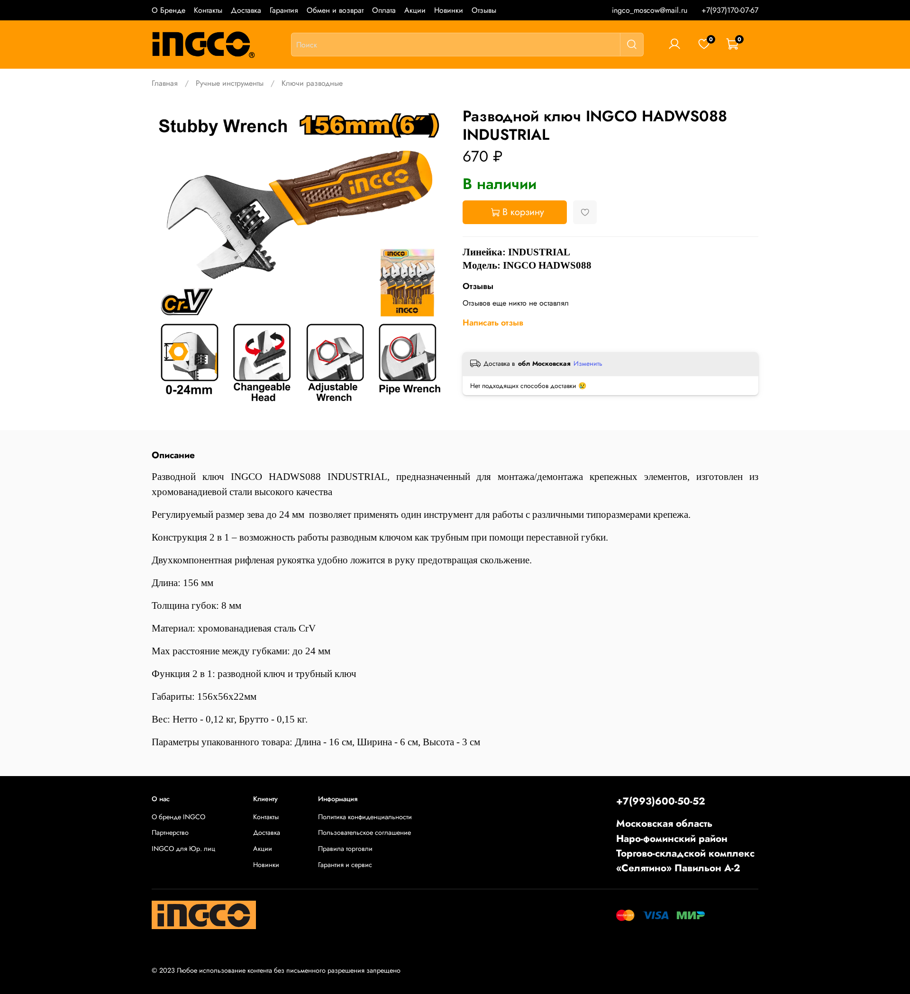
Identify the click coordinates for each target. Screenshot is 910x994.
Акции (415, 10)
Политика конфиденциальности (365, 817)
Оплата (384, 10)
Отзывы (484, 10)
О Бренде (168, 10)
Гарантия (284, 10)
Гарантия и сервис (345, 864)
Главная (165, 83)
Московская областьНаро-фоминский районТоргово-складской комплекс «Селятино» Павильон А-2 (685, 845)
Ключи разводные (312, 83)
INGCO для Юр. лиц (183, 848)
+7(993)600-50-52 (660, 801)
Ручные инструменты (230, 83)
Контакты (208, 10)
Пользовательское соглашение (364, 832)
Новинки (448, 10)
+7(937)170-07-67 (729, 10)
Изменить (587, 363)
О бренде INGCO (178, 817)
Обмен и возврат (335, 10)
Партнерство (170, 832)
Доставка (246, 10)
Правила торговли (345, 848)
